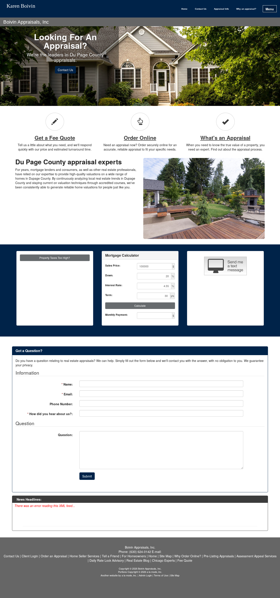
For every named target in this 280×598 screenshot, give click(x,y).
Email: (67, 394)
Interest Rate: (113, 285)
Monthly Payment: (116, 315)
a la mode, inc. (129, 575)
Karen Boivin (21, 6)
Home (184, 9)
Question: (65, 435)
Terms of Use (161, 575)
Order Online (140, 137)
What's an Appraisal (225, 137)
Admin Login (145, 575)
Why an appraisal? (246, 9)
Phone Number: (61, 404)
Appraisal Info (221, 9)
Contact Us (200, 9)
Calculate (140, 305)
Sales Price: (112, 265)
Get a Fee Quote (55, 137)
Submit (87, 476)
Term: (108, 295)
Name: (67, 384)
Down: (109, 275)
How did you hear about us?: (50, 414)
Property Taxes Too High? (54, 258)
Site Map (174, 575)
